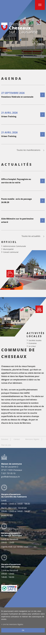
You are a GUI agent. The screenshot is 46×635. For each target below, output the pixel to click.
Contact (17, 439)
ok (23, 630)
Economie (33, 343)
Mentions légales (32, 439)
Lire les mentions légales (13, 624)
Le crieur (32, 346)
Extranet (4, 439)
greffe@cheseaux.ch (10, 476)
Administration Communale (14, 246)
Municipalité (8, 249)
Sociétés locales (35, 340)
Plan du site (6, 445)
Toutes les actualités (31, 236)
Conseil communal (10, 252)
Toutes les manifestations (28, 150)
